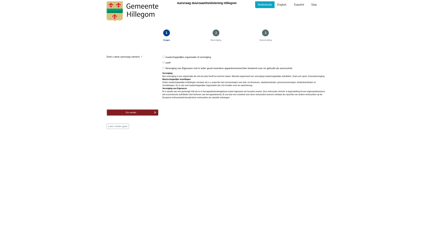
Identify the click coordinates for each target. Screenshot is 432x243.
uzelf (167, 62)
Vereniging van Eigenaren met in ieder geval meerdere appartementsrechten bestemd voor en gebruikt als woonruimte (228, 68)
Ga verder (131, 112)
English (281, 4)
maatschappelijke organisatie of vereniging (188, 57)
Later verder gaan (117, 126)
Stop (314, 4)
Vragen (166, 40)
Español (299, 4)
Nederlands (265, 4)
